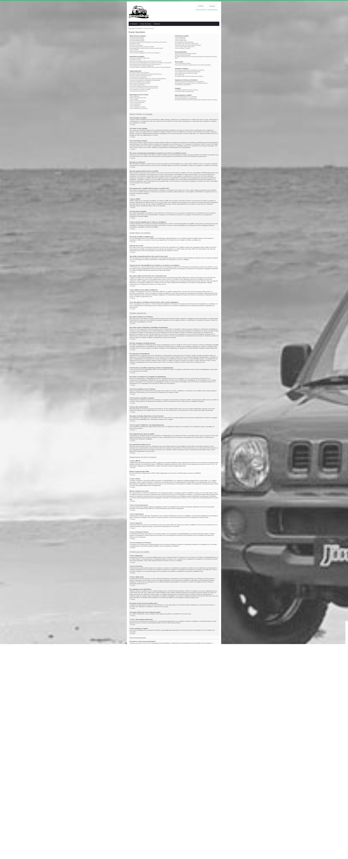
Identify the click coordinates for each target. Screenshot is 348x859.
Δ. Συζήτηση (133, 24)
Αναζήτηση (157, 24)
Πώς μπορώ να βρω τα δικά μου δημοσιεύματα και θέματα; (189, 76)
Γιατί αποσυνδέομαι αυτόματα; (137, 40)
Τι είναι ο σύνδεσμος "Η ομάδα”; (182, 48)
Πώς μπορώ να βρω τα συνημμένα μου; (184, 91)
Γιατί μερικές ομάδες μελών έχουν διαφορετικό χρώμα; (188, 45)
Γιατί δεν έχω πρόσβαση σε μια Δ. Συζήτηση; (140, 81)
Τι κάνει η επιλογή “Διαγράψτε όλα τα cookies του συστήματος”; (145, 53)
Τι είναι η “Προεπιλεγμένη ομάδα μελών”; (184, 46)
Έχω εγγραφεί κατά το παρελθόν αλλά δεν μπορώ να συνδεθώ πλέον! (146, 48)
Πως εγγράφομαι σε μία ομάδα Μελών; (184, 42)
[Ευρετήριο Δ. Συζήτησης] (140, 11)
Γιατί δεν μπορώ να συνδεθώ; (137, 37)
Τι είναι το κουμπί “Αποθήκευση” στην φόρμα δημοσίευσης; (144, 88)
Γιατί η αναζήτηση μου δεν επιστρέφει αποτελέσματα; (187, 71)
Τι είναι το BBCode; (134, 96)
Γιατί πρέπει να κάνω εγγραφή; (137, 39)
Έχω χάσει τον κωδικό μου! (136, 45)
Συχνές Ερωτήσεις (145, 24)
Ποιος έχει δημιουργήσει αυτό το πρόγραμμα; (186, 96)
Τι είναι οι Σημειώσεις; (135, 105)
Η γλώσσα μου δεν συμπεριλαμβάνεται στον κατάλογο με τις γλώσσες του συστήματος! (150, 62)
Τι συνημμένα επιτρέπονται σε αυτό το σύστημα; (186, 90)
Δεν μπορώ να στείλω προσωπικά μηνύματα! (185, 53)
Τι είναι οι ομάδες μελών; (181, 40)
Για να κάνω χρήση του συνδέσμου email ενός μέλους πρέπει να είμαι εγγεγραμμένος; (150, 67)
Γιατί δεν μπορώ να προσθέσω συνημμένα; (140, 83)
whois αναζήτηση (134, 822)
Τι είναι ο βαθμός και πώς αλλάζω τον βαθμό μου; (142, 65)
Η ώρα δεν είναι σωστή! (135, 59)
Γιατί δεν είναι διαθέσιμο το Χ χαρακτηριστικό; (186, 98)
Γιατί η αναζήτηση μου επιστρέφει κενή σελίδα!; (186, 73)
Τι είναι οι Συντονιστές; (180, 39)
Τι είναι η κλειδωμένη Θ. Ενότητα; (138, 107)
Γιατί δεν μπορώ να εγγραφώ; (137, 51)
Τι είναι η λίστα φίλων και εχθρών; (183, 63)
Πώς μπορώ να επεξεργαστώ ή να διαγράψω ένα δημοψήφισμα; (145, 80)
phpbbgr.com (180, 841)
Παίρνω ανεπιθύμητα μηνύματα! (182, 55)
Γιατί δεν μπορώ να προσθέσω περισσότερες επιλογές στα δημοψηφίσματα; (148, 78)
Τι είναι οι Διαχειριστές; (180, 37)
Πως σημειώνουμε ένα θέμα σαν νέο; (138, 91)
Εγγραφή (212, 6)
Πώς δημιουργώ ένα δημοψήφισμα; (138, 77)
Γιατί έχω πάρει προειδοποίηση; (137, 84)
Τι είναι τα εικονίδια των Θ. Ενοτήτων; (139, 108)
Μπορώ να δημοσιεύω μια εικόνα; (138, 101)
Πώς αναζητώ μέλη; (179, 74)
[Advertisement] (185, 15)
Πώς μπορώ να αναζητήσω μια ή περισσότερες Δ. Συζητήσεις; (190, 70)
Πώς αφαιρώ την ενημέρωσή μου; (183, 84)
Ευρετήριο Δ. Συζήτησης (136, 28)
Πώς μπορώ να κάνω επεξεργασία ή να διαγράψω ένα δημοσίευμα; (146, 74)
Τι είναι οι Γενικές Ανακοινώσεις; (137, 102)
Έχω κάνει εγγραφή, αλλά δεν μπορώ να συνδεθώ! (142, 46)
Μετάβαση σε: (179, 833)
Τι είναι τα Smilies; (134, 99)
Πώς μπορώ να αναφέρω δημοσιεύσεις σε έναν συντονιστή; (144, 86)
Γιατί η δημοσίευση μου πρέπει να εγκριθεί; (140, 89)
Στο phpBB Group (180, 799)
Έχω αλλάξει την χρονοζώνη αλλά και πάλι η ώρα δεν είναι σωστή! (145, 61)
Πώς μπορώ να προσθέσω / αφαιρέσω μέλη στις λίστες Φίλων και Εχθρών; (193, 65)
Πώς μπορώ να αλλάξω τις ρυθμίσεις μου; (140, 58)
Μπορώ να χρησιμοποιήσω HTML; (138, 97)
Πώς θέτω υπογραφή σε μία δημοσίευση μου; (141, 75)
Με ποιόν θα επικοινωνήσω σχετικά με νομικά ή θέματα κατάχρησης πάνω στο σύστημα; (196, 99)
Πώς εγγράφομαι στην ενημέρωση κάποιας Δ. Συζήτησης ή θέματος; (191, 83)
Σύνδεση (200, 6)
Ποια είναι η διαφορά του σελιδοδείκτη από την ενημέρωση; (189, 81)
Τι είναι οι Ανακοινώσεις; (135, 104)
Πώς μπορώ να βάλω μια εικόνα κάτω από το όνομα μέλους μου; (145, 64)
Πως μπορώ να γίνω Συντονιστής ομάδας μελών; (186, 43)
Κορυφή (133, 124)
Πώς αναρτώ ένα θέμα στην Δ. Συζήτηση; (139, 72)
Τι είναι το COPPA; (134, 49)
